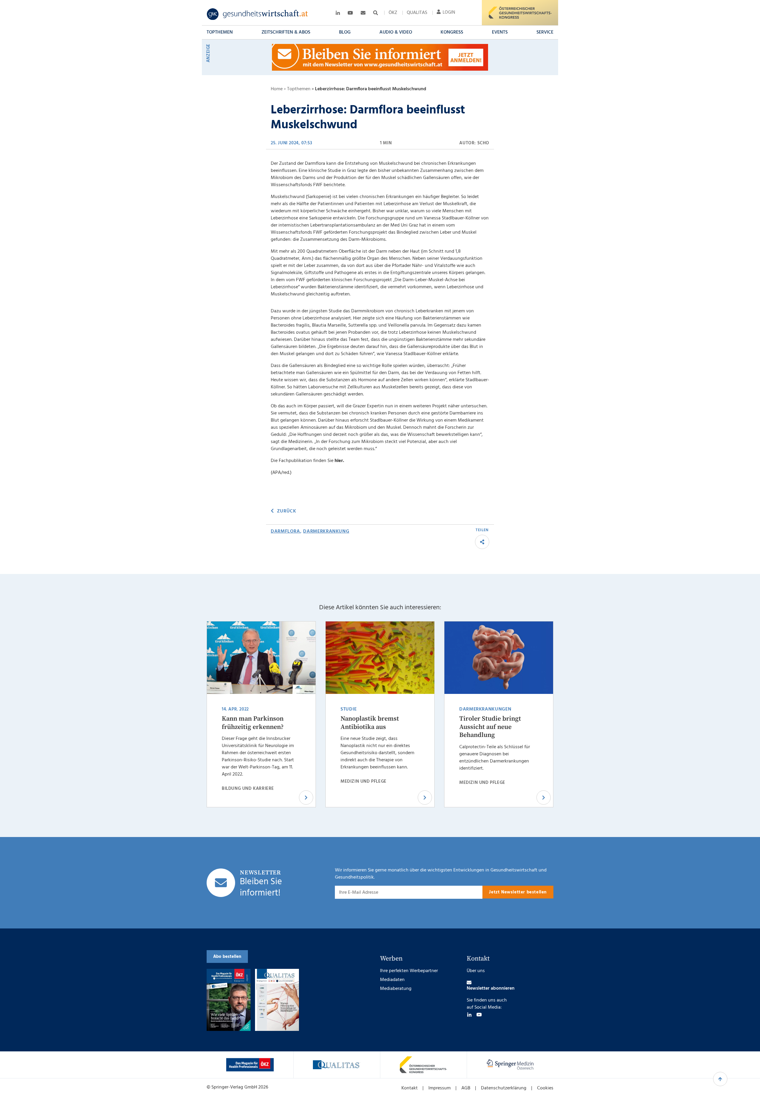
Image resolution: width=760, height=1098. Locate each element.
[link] (257, 14)
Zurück (286, 511)
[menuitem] (393, 12)
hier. (339, 461)
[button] (220, 32)
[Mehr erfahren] (250, 1064)
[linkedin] (469, 1014)
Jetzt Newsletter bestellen (518, 892)
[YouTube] (479, 1014)
